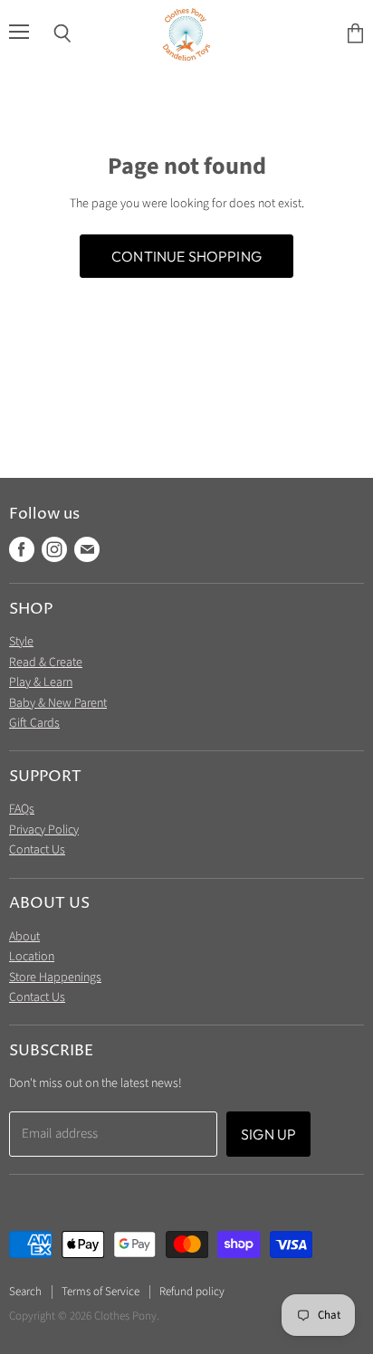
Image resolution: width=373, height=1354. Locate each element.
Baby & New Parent (58, 703)
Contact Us (37, 850)
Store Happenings (55, 977)
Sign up (268, 1134)
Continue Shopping (186, 256)
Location (31, 957)
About (24, 937)
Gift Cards (34, 723)
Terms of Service (100, 1291)
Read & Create (45, 662)
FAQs (21, 809)
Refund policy (192, 1291)
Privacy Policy (44, 830)
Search (25, 1291)
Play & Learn (40, 682)
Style (21, 642)
